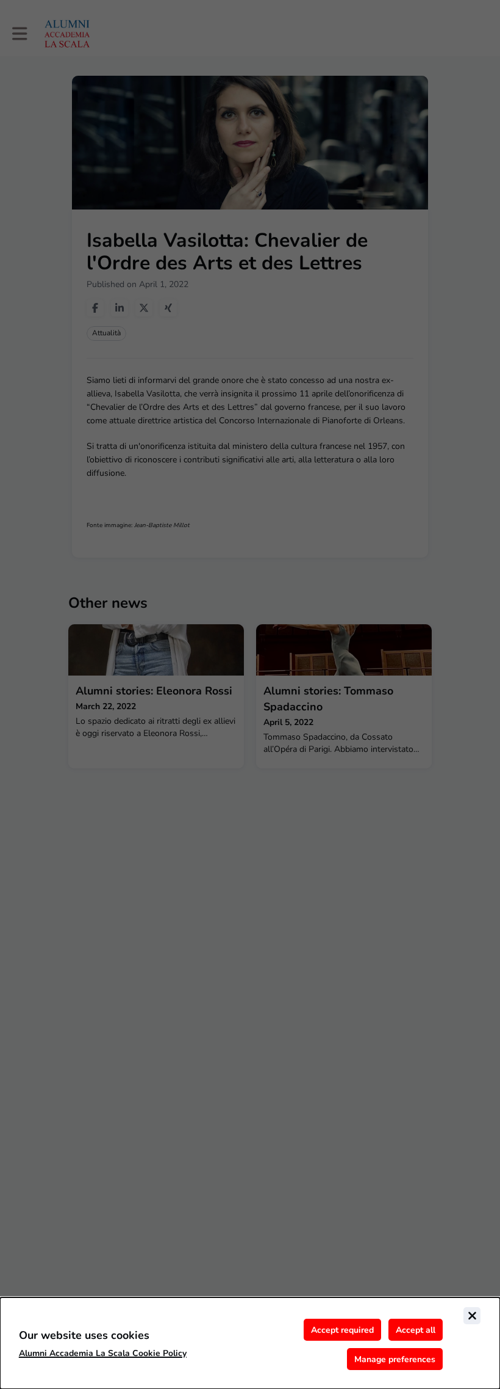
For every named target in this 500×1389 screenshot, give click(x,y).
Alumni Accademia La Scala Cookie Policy (103, 1353)
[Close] (471, 1315)
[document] (250, 1343)
